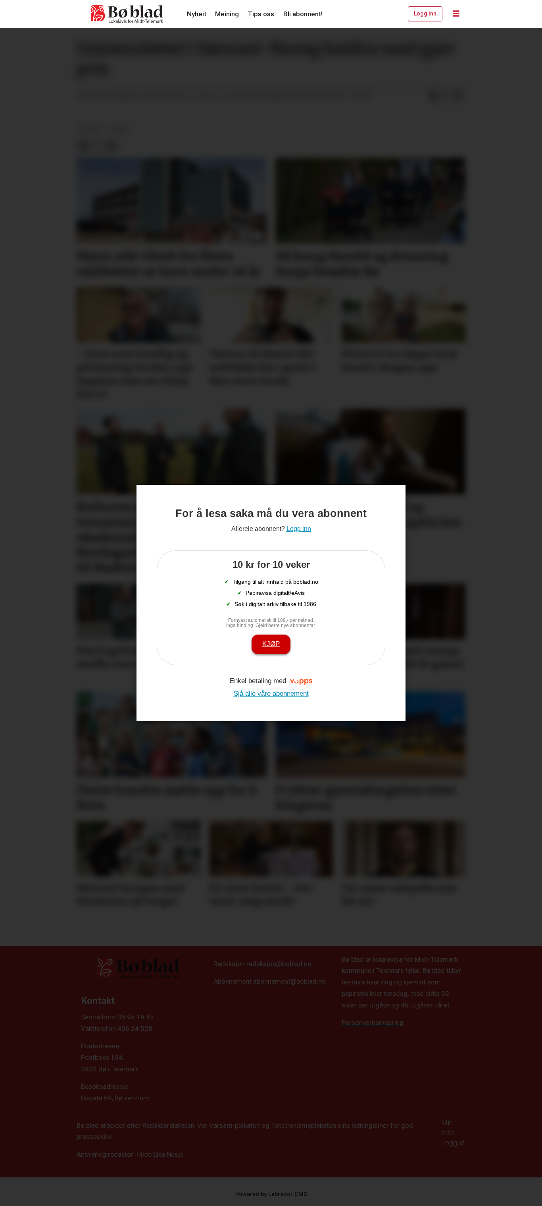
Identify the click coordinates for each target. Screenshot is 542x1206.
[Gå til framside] (127, 14)
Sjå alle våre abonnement (271, 693)
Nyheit (196, 14)
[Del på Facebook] (433, 96)
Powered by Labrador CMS (271, 1194)
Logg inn (425, 13)
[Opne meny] (456, 14)
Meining (227, 14)
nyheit (91, 129)
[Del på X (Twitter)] (446, 96)
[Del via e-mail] (459, 96)
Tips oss (261, 14)
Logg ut (453, 1142)
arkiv (119, 129)
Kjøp (271, 644)
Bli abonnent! (303, 14)
